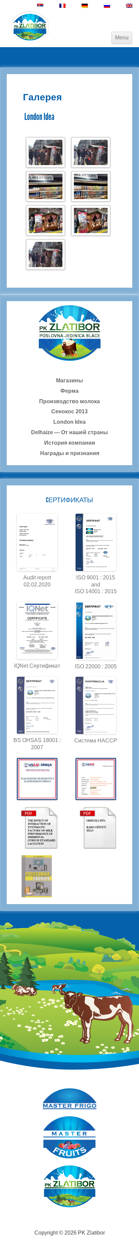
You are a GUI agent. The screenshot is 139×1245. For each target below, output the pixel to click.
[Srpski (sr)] (40, 5)
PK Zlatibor (69, 1186)
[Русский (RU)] (107, 5)
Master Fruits (69, 1137)
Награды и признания (69, 453)
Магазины (69, 380)
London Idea (69, 422)
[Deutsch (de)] (85, 5)
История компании (69, 443)
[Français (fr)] (62, 5)
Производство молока (69, 401)
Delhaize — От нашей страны (69, 432)
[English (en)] (129, 5)
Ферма (69, 391)
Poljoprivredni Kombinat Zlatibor (30, 27)
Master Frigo (69, 1098)
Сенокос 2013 (69, 411)
